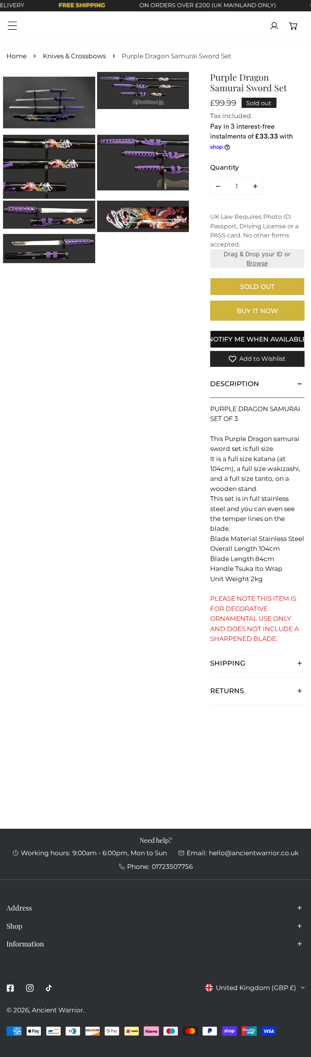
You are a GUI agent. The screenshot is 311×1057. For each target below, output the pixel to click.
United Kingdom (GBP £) (256, 988)
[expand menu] (12, 25)
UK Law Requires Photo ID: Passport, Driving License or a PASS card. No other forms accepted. (254, 230)
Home (16, 56)
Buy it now (257, 311)
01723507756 (172, 866)
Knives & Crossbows (74, 56)
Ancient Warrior (57, 1010)
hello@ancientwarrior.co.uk (253, 853)
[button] (293, 25)
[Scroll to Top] (296, 1015)
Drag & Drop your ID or (257, 258)
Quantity (224, 167)
